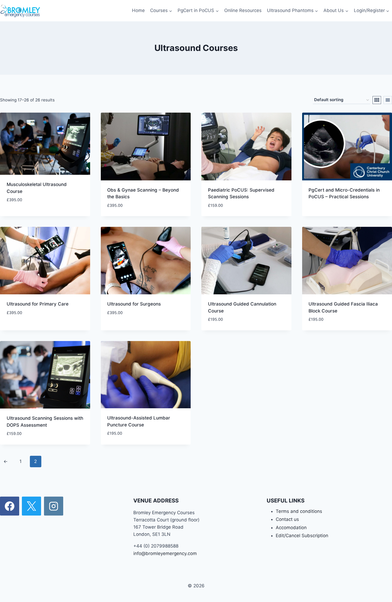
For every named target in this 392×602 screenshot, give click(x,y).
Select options (24, 216)
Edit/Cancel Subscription (302, 535)
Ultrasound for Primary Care (38, 304)
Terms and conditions (299, 511)
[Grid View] (377, 100)
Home (138, 10)
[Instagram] (53, 506)
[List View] (387, 100)
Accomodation (291, 527)
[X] (31, 506)
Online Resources (243, 10)
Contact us (287, 519)
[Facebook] (9, 506)
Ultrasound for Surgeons (134, 304)
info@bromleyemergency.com (165, 553)
